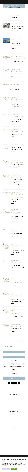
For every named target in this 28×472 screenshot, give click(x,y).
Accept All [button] (14, 468)
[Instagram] (12, 383)
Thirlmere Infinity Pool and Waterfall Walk (17, 150)
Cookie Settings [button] (6, 468)
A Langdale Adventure (18, 316)
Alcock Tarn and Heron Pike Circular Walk (17, 268)
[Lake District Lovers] (9, 383)
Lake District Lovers (17, 23)
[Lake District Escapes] (19, 383)
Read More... (14, 371)
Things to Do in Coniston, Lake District (16, 46)
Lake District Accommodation (15, 212)
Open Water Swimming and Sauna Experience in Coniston (18, 29)
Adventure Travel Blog (16, 39)
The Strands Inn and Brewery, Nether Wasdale (17, 199)
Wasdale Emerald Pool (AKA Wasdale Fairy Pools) (16, 182)
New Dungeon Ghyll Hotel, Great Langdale (17, 219)
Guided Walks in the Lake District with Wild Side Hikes (17, 104)
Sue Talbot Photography (15, 247)
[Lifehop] (15, 383)
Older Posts (20, 340)
